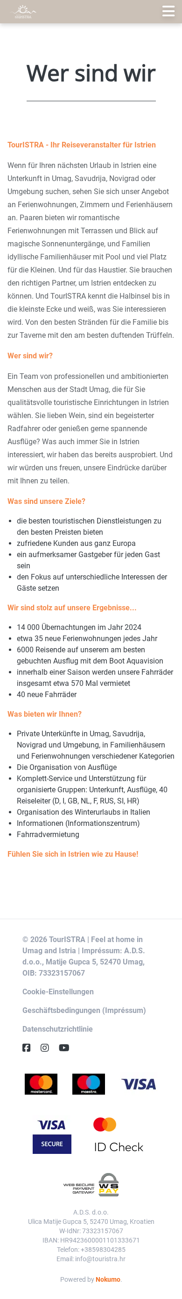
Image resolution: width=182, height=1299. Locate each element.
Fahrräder (157, 672)
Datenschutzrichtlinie (57, 1029)
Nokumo (108, 1279)
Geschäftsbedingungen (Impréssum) (84, 1010)
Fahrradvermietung (48, 834)
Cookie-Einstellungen (58, 991)
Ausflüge (102, 767)
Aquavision (144, 660)
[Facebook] (30, 1048)
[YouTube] (68, 1048)
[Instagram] (48, 1048)
